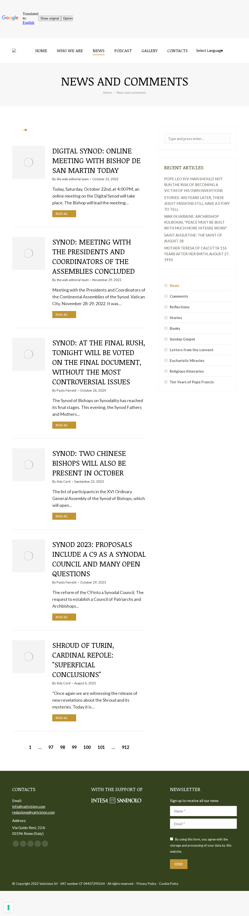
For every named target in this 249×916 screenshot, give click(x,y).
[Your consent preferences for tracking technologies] (8, 907)
